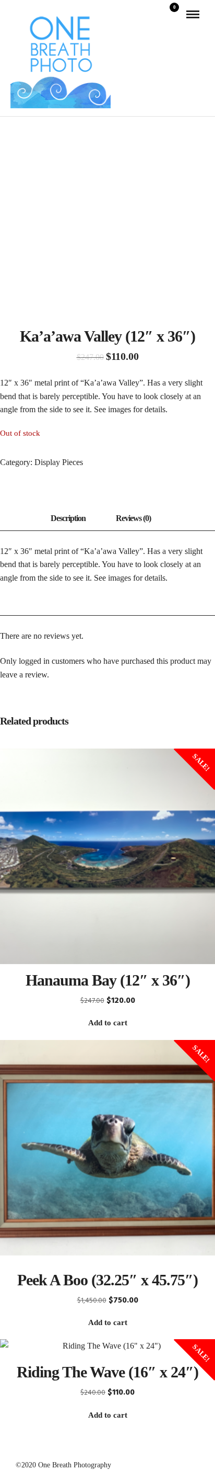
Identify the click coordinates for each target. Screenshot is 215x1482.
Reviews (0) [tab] (133, 518)
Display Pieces (58, 462)
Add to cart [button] (107, 1023)
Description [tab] (68, 518)
